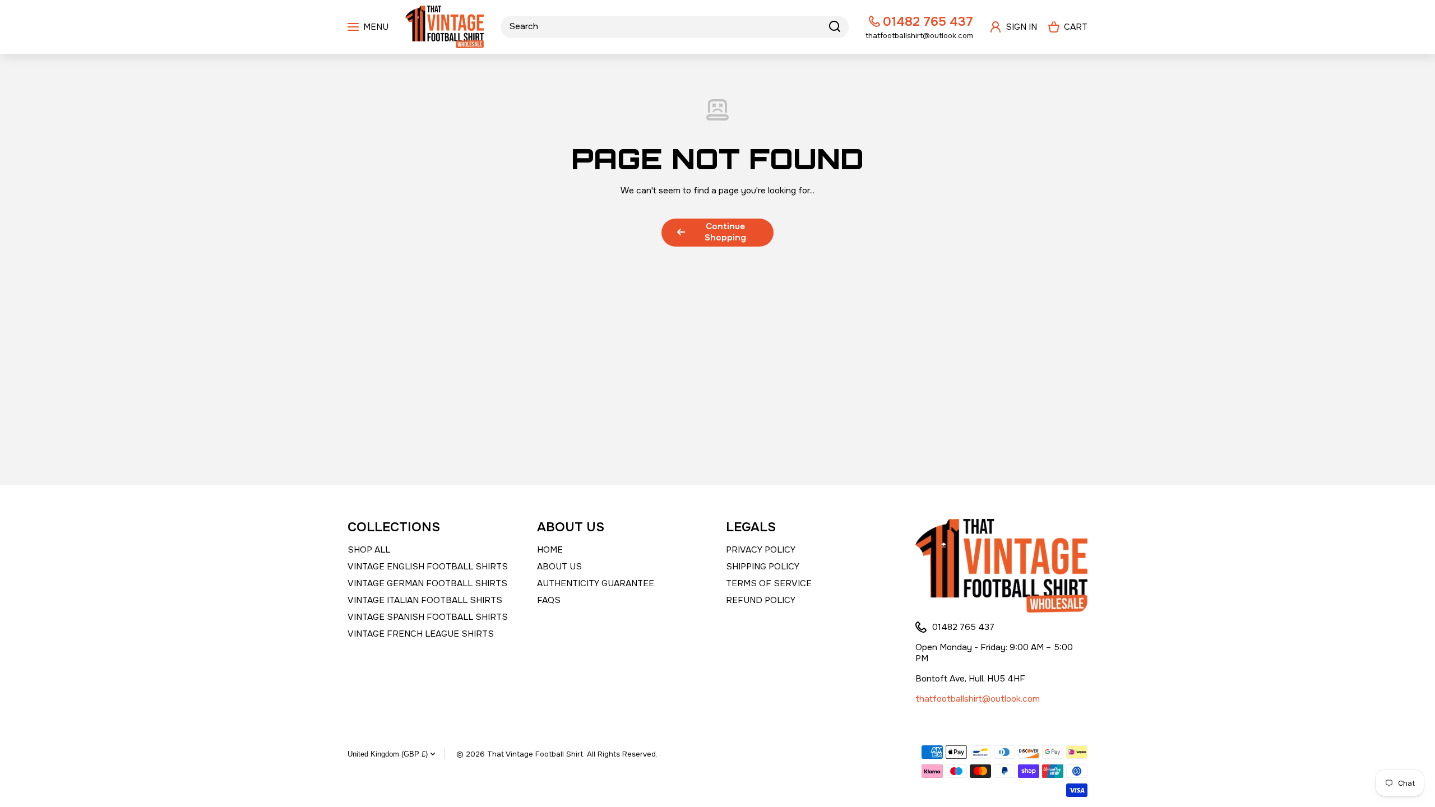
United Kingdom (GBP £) (388, 754)
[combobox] (675, 27)
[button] (1067, 27)
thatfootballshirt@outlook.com (977, 698)
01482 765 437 (928, 21)
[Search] (835, 27)
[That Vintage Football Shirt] (444, 27)
